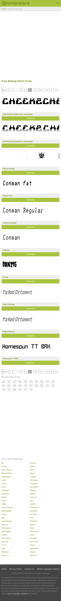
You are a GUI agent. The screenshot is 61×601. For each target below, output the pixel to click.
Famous (33, 497)
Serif (3, 548)
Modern (33, 525)
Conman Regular (9, 223)
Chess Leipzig (8, 169)
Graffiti (32, 504)
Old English (6, 531)
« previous (4, 88)
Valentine (5, 552)
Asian (32, 470)
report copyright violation (17, 594)
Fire (31, 501)
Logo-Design (6, 521)
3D (2, 463)
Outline (4, 535)
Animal (4, 466)
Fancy (3, 501)
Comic (4, 484)
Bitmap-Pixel (6, 473)
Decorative (34, 487)
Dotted (32, 494)
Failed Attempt (8, 304)
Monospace (6, 528)
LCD (32, 518)
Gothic (4, 504)
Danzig (5, 277)
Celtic (3, 480)
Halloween (34, 507)
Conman (5, 250)
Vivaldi (32, 552)
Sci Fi (3, 545)
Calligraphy (6, 477)
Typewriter (34, 548)
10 (41, 90)
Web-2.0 (4, 555)
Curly (3, 487)
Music (32, 528)
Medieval (33, 521)
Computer (34, 484)
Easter (4, 497)
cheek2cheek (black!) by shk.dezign (17, 114)
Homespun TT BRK (10, 359)
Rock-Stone (6, 538)
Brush (32, 473)
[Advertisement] (30, 46)
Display (33, 490)
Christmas (34, 480)
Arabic (32, 466)
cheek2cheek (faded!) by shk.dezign (17, 141)
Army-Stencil (6, 470)
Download (30, 118)
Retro (32, 535)
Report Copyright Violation (48, 569)
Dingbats (5, 490)
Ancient (33, 463)
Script (32, 545)
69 (51, 90)
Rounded (33, 538)
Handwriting (6, 511)
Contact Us (29, 569)
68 (47, 90)
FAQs (4, 569)
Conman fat (7, 196)
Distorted (5, 494)
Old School (34, 531)
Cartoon (33, 477)
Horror (4, 514)
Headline (33, 511)
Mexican (4, 525)
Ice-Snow (33, 514)
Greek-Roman (7, 507)
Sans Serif (34, 542)
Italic (3, 518)
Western (33, 555)
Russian (4, 542)
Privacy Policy (15, 569)
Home (3, 9)
